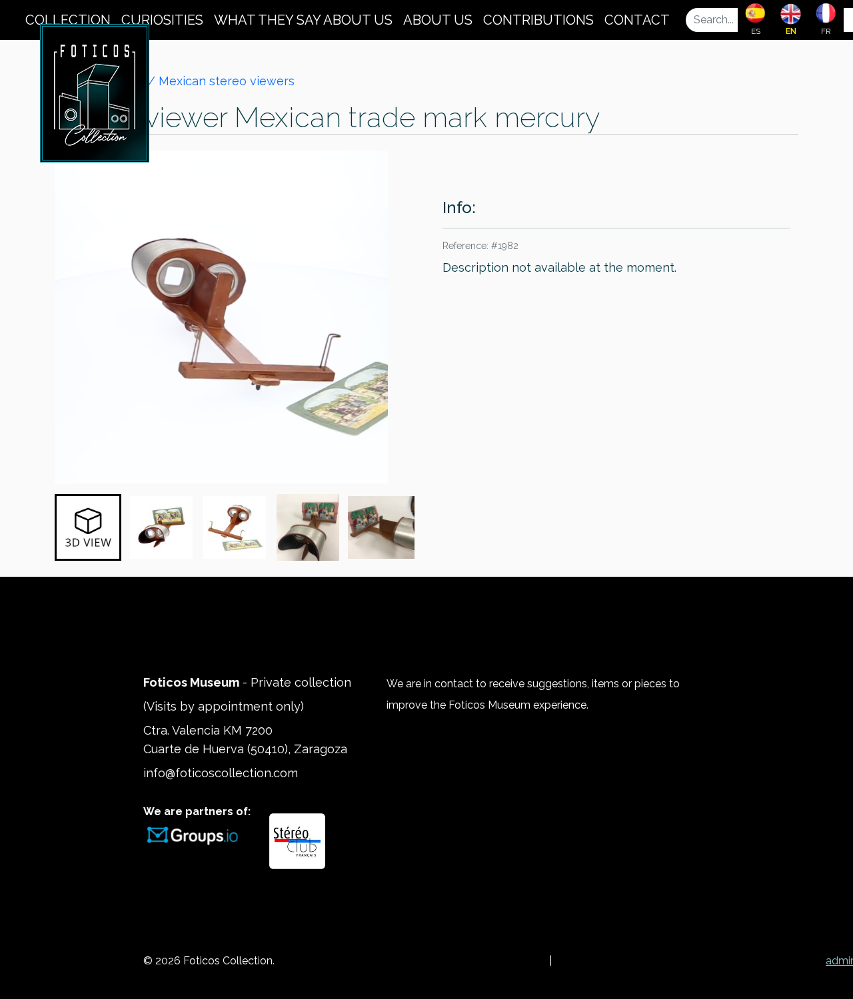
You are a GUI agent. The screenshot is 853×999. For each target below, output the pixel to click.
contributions (538, 20)
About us (437, 20)
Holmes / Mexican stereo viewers (198, 81)
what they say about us (303, 20)
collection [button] (68, 20)
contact (637, 20)
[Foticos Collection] (95, 92)
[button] (88, 527)
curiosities (162, 20)
